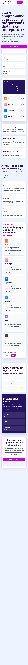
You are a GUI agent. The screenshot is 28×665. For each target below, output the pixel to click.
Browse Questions (14, 51)
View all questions (7, 235)
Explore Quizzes (14, 464)
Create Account (14, 459)
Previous (6, 355)
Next (13, 355)
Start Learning (14, 46)
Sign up (19, 2)
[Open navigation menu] (25, 2)
